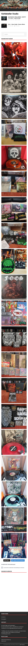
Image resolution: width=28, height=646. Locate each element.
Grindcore (3, 617)
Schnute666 (17, 25)
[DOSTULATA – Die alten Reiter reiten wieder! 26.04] (14, 54)
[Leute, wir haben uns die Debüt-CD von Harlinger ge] (14, 106)
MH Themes (22, 644)
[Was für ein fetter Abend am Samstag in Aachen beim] (14, 235)
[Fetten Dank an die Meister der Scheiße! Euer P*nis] (14, 416)
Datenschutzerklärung (6, 639)
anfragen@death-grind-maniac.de (15, 628)
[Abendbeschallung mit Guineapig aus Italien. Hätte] (14, 493)
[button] (26, 10)
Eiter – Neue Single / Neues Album (16, 24)
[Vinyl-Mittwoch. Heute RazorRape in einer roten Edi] (14, 442)
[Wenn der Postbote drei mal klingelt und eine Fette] (14, 545)
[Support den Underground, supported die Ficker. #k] (14, 339)
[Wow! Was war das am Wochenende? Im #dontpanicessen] (14, 158)
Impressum (3, 641)
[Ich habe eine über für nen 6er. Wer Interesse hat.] (14, 287)
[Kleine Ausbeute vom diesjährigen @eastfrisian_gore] (14, 261)
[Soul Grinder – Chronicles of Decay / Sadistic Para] (14, 80)
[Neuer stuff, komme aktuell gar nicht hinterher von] (14, 184)
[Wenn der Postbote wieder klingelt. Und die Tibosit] (14, 519)
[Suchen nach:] (14, 34)
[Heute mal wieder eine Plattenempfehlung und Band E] (14, 132)
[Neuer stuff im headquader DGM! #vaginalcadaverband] (14, 209)
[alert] (14, 567)
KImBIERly (18, 19)
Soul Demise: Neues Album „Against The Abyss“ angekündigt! (17, 17)
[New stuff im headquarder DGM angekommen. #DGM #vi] (14, 313)
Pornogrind (3, 619)
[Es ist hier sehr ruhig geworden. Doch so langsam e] (14, 364)
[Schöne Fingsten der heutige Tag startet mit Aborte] (14, 468)
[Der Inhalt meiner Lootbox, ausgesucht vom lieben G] (14, 390)
